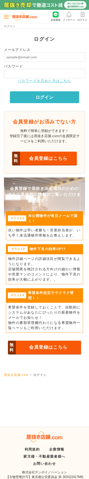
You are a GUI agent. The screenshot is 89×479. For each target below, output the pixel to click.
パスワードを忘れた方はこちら (44, 81)
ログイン (82, 19)
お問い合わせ (44, 463)
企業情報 (57, 449)
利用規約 (32, 449)
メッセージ (69, 19)
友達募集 (56, 19)
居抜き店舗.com (16, 375)
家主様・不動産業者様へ (44, 456)
